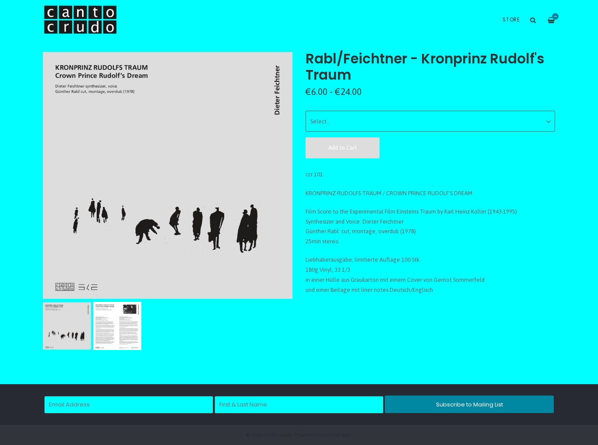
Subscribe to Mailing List (469, 404)
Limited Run (337, 435)
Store (511, 19)
